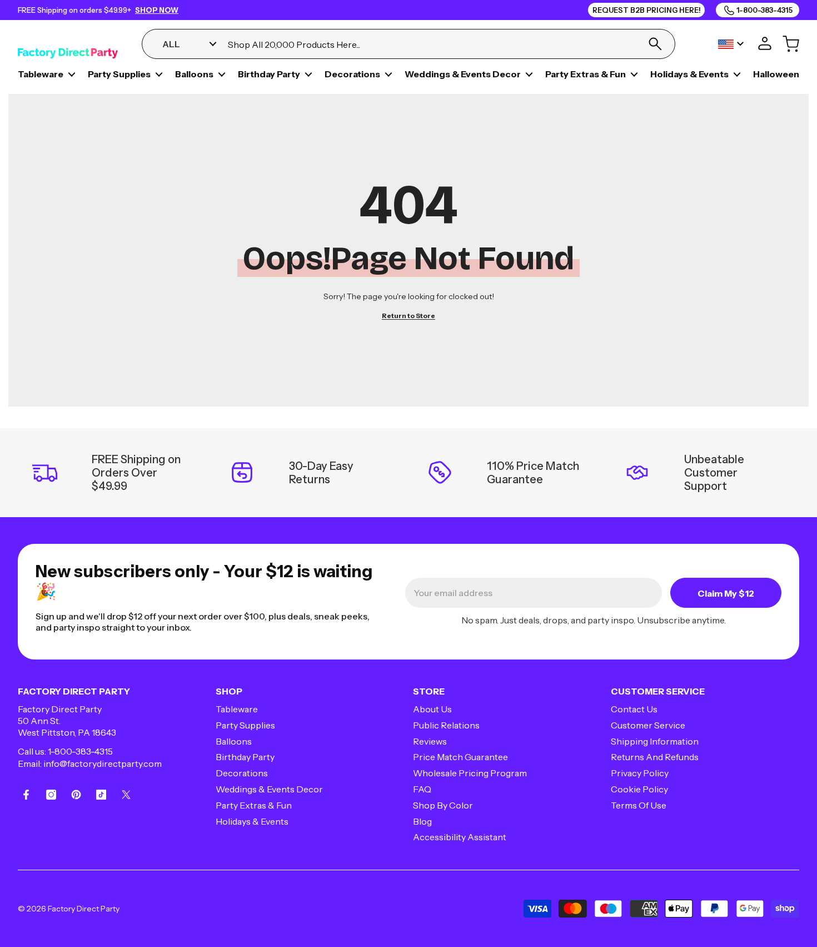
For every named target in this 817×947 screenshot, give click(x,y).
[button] (71, 74)
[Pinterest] (76, 794)
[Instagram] (51, 794)
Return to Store (408, 315)
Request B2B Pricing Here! (646, 10)
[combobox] (430, 44)
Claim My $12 (726, 593)
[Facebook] (26, 794)
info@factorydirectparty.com (102, 763)
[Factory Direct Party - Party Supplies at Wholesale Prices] (68, 44)
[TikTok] (101, 794)
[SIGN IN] (765, 44)
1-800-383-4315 (80, 751)
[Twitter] (126, 794)
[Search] (654, 44)
